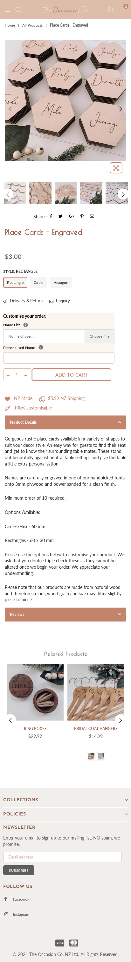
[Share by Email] (92, 217)
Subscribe (19, 870)
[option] (65, 100)
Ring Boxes (35, 728)
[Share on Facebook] (51, 217)
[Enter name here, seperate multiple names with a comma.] (40, 347)
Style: (20, 271)
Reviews (17, 614)
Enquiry (62, 300)
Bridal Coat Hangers (96, 728)
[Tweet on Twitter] (61, 217)
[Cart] (18, 9)
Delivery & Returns (27, 300)
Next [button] (120, 108)
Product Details (23, 422)
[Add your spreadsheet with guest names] (25, 324)
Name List (46, 324)
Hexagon (60, 282)
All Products (32, 25)
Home (10, 25)
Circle (38, 282)
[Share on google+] (71, 217)
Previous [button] (10, 108)
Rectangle (15, 282)
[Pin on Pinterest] (82, 217)
